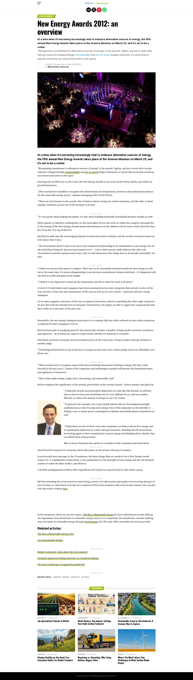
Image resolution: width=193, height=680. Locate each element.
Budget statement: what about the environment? (62, 551)
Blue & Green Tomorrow (58, 67)
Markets (76, 577)
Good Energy (91, 521)
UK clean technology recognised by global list (61, 564)
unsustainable (82, 54)
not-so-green (103, 54)
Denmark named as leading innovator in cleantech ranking (67, 558)
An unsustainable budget (50, 540)
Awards (57, 577)
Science (85, 577)
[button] (39, 3)
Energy (66, 577)
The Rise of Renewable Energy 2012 (55, 533)
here (65, 488)
